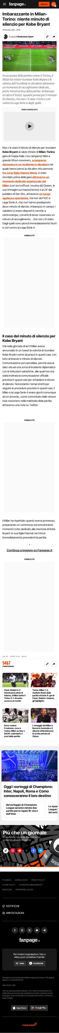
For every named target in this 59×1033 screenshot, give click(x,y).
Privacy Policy (38, 880)
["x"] (26, 850)
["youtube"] (19, 850)
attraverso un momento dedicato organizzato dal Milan (25, 181)
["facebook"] (33, 850)
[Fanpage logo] (17, 4)
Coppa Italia (15, 656)
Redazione (7, 889)
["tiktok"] (5, 850)
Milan (24, 656)
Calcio (5, 656)
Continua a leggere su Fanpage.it (29, 550)
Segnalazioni (21, 880)
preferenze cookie (24, 889)
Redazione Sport (25, 36)
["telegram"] (40, 850)
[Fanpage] (29, 940)
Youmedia (6, 880)
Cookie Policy (8, 885)
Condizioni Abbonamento (31, 885)
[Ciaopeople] (29, 1025)
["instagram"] (12, 850)
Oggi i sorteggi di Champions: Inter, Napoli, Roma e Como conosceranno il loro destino (28, 791)
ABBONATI (44, 4)
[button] (54, 36)
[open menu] (3, 4)
